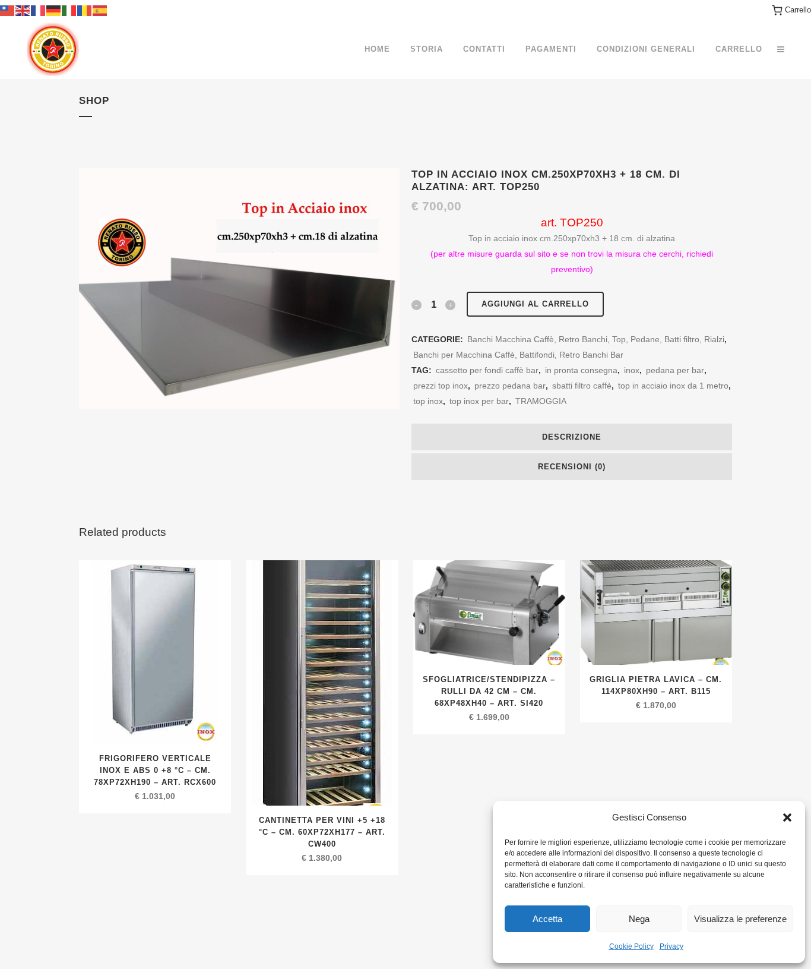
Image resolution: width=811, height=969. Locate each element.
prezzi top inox (440, 385)
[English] (23, 9)
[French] (38, 9)
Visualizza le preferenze (740, 919)
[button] (787, 817)
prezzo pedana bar (510, 385)
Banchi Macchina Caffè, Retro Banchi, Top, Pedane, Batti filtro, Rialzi (595, 339)
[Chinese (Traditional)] (7, 9)
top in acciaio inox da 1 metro (673, 385)
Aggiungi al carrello (535, 303)
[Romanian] (85, 9)
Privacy (671, 946)
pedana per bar (675, 370)
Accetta (547, 919)
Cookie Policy (631, 946)
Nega (639, 919)
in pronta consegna (581, 370)
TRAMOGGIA (540, 401)
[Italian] (69, 9)
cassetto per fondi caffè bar (487, 370)
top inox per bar (479, 401)
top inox (428, 401)
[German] (54, 9)
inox (631, 370)
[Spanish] (100, 9)
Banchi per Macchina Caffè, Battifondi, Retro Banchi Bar (518, 354)
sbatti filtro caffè (582, 385)
